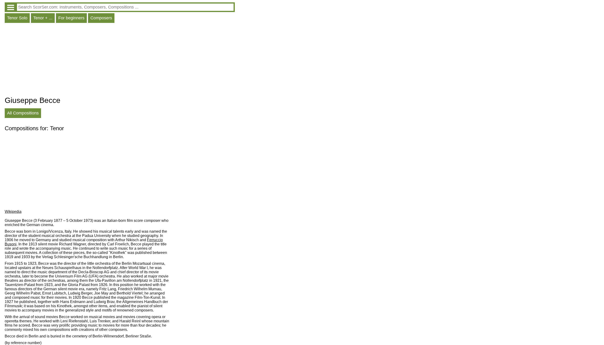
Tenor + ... (42, 18)
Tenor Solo (17, 18)
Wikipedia (13, 212)
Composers (101, 18)
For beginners (71, 18)
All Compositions (23, 113)
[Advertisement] (120, 61)
